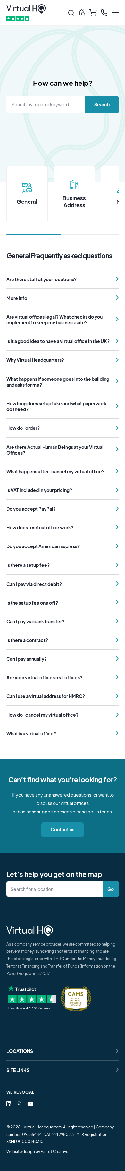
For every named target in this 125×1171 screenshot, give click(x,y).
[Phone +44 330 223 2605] (104, 12)
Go (110, 889)
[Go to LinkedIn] (8, 1103)
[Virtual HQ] (26, 9)
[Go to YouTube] (30, 1103)
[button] (62, 279)
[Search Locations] (56, 889)
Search (101, 104)
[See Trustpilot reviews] (17, 18)
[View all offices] (82, 13)
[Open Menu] (115, 12)
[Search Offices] (70, 13)
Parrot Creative (54, 1151)
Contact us (62, 829)
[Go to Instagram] (19, 1103)
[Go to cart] (93, 13)
